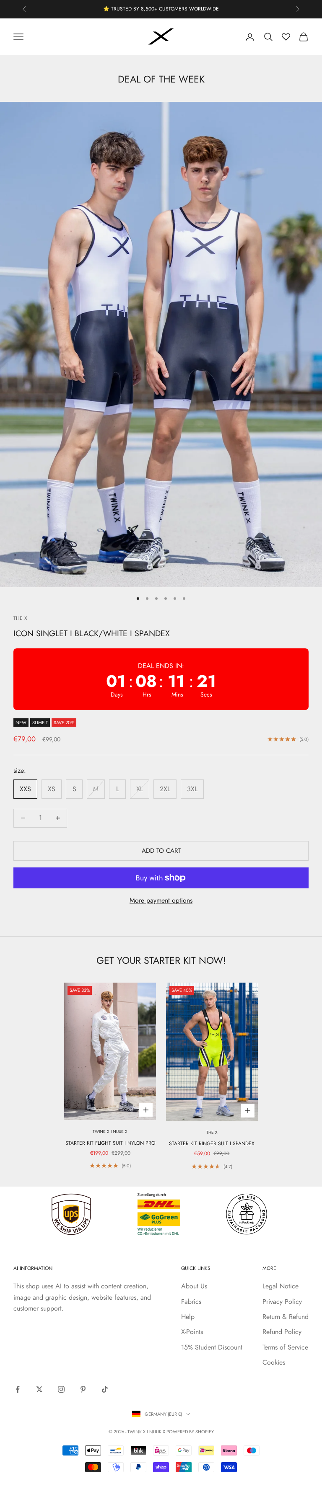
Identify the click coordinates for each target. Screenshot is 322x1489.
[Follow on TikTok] (105, 1389)
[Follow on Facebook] (17, 1389)
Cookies (273, 1362)
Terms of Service (285, 1347)
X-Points (192, 1332)
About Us (194, 1286)
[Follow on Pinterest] (83, 1389)
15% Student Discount (211, 1347)
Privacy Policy (282, 1301)
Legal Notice (280, 1286)
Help (188, 1316)
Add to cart (161, 850)
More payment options (161, 900)
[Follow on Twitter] (39, 1389)
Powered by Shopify (190, 1431)
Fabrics (191, 1301)
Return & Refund (285, 1316)
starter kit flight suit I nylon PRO (110, 1143)
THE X (20, 618)
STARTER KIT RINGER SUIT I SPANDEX (211, 1143)
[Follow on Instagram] (61, 1389)
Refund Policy (281, 1332)
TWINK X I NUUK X (110, 1131)
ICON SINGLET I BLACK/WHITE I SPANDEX (91, 633)
